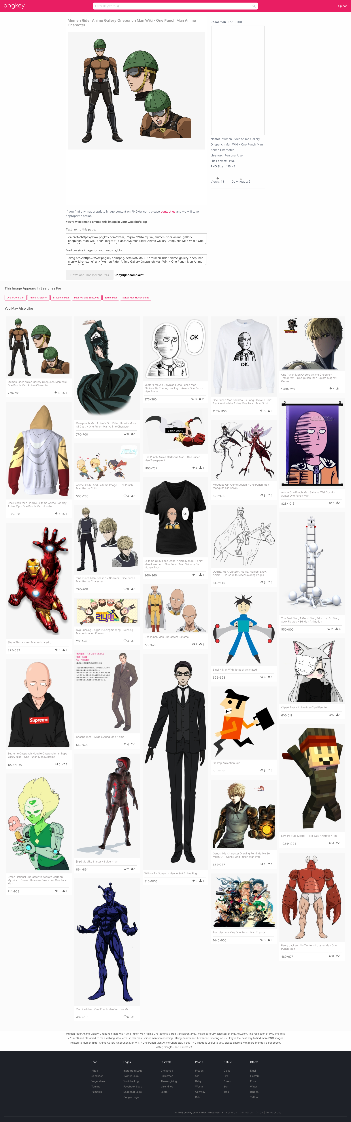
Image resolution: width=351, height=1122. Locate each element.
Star (226, 1086)
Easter (164, 1091)
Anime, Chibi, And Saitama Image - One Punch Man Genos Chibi (104, 486)
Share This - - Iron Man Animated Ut (30, 642)
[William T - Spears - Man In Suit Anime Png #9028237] (175, 762)
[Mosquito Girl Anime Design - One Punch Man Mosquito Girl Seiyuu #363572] (244, 450)
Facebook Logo (132, 1086)
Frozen (199, 1070)
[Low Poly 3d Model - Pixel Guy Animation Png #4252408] (312, 778)
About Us (231, 1112)
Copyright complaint (129, 275)
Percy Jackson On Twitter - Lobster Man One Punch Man (309, 947)
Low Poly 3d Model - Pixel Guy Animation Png (309, 835)
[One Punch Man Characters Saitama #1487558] (175, 608)
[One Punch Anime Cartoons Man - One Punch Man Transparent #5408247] (175, 431)
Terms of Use (273, 1112)
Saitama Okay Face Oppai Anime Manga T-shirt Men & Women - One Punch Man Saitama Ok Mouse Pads (173, 564)
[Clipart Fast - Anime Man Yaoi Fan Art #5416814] (312, 671)
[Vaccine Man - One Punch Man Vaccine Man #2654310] (107, 942)
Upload (342, 6)
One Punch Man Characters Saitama (166, 636)
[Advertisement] (132, 177)
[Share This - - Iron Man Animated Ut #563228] (39, 581)
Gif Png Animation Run (226, 763)
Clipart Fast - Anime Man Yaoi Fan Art (304, 707)
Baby (198, 1081)
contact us (168, 211)
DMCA (259, 1112)
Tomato (95, 1086)
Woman (199, 1086)
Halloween (167, 1075)
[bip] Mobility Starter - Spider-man (97, 861)
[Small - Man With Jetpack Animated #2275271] (244, 629)
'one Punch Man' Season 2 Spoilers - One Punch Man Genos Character (105, 579)
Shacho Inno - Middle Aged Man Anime (100, 736)
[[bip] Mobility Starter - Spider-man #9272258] (107, 806)
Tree (226, 1091)
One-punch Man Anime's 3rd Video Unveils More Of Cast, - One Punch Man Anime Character (106, 425)
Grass (227, 1081)
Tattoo (254, 1097)
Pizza (94, 1070)
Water (253, 1086)
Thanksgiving (169, 1081)
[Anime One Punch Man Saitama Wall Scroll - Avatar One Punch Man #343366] (312, 443)
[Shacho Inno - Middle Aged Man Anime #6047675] (107, 691)
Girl (197, 1075)
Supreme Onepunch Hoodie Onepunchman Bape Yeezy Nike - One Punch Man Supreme (37, 755)
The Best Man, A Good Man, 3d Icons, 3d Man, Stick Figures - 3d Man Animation (310, 620)
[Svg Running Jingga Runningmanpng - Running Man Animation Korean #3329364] (107, 612)
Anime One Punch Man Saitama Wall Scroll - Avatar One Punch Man (308, 494)
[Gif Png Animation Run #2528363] (244, 723)
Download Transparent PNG (89, 275)
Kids (198, 1097)
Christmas (167, 1070)
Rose (253, 1081)
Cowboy (200, 1091)
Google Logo (131, 1097)
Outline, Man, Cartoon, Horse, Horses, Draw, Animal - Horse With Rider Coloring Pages (240, 573)
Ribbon (254, 1091)
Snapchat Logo (132, 1091)
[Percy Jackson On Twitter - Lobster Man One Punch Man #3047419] (312, 897)
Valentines (167, 1086)
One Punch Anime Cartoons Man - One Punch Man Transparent (172, 458)
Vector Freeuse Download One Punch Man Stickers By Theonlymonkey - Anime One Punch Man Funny (173, 388)
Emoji (253, 1070)
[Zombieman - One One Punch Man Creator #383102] (244, 901)
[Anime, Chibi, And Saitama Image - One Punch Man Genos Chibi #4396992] (107, 462)
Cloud (227, 1070)
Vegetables (98, 1081)
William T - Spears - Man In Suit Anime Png (170, 873)
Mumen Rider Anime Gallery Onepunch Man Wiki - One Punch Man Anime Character (38, 383)
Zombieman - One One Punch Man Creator (239, 932)
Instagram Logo (132, 1070)
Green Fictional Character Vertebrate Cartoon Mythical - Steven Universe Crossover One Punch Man (38, 880)
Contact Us (246, 1112)
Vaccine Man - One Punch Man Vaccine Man (103, 1009)
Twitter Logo (131, 1075)
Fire (226, 1075)
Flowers (255, 1075)
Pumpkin (96, 1091)
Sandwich (97, 1075)
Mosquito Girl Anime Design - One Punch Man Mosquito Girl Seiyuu (241, 486)
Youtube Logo (131, 1081)
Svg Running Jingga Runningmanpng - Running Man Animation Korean (104, 631)
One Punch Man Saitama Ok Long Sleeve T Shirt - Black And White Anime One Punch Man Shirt (243, 401)
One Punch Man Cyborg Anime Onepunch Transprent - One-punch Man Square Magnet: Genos (309, 378)
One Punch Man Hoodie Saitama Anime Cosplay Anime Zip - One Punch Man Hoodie (37, 504)
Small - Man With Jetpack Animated (235, 669)
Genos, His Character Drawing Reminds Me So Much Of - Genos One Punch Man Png (241, 855)
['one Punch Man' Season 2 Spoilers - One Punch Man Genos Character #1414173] (107, 540)
